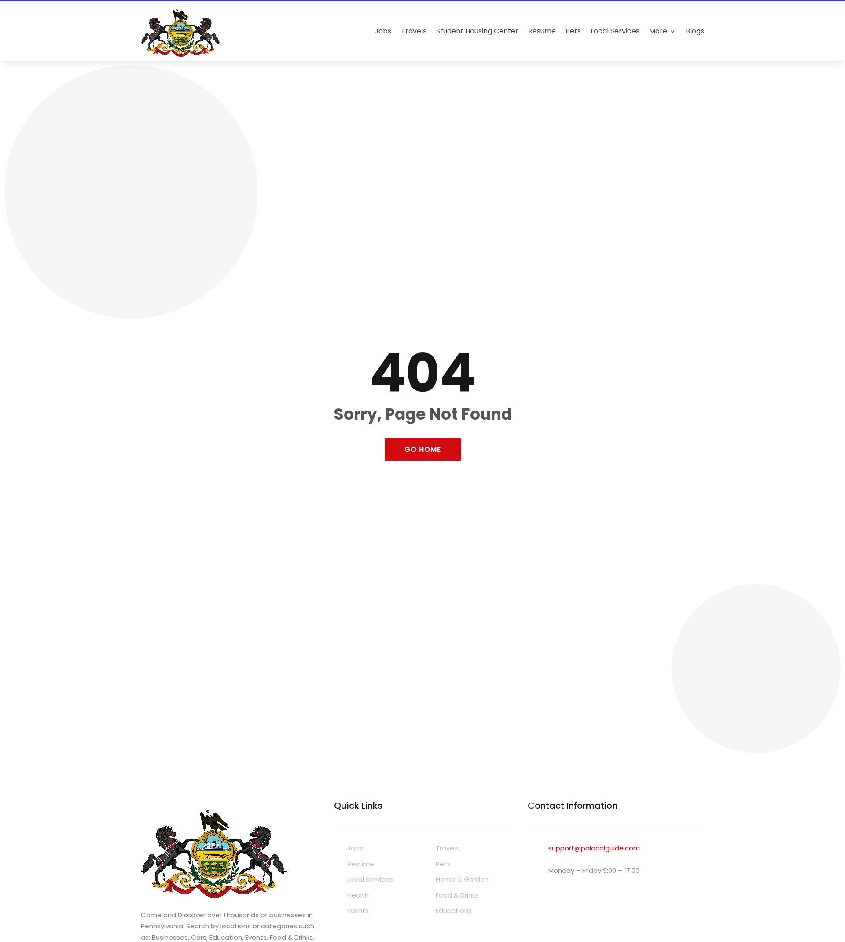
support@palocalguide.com (594, 848)
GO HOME (422, 449)
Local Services (615, 31)
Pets (573, 31)
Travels (413, 31)
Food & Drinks (457, 895)
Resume (542, 31)
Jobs (383, 31)
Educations (454, 910)
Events (358, 910)
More (658, 31)
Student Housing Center (477, 31)
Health (358, 895)
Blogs (695, 31)
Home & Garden (462, 879)
